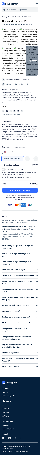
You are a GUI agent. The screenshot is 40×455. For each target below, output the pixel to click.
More (4, 106)
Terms (17, 451)
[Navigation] (37, 4)
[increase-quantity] (35, 158)
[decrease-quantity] (27, 158)
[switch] (4, 169)
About (4, 405)
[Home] (10, 4)
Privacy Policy (7, 451)
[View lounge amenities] (20, 111)
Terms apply (27, 177)
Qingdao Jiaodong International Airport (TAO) (17, 24)
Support (5, 425)
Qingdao (11, 17)
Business (5, 409)
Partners (5, 412)
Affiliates (5, 416)
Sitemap (25, 451)
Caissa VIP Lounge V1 (24, 17)
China (3, 17)
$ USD (7, 152)
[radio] (13, 158)
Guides (5, 392)
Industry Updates (9, 396)
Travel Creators (8, 429)
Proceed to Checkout (20, 190)
